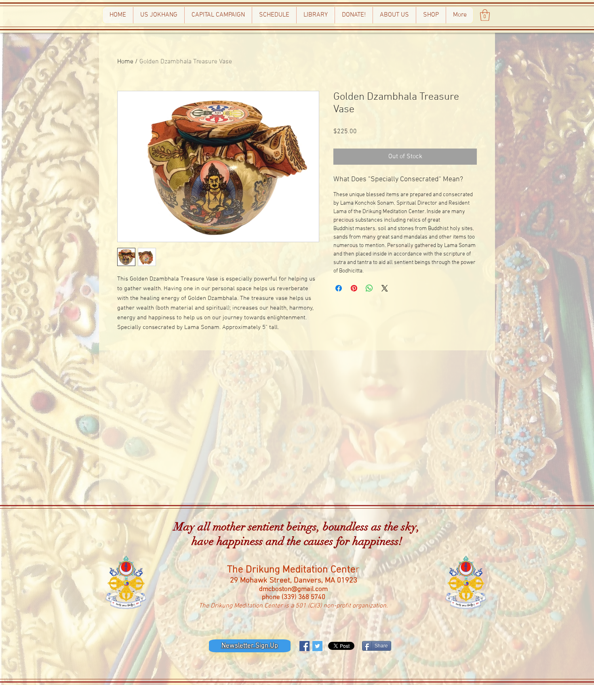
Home (125, 62)
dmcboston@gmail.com (293, 589)
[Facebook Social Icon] (304, 646)
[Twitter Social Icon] (317, 646)
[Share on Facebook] (338, 288)
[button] (485, 15)
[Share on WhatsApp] (369, 288)
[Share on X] (385, 288)
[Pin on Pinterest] (354, 288)
